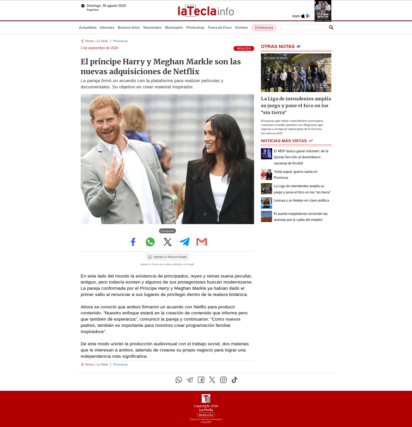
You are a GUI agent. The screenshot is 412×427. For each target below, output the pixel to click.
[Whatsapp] (179, 380)
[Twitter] (212, 380)
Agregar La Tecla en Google (170, 256)
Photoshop (195, 27)
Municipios (174, 27)
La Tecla (102, 41)
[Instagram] (223, 380)
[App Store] (303, 16)
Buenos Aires (129, 27)
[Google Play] (308, 16)
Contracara (264, 27)
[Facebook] (201, 380)
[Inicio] (83, 5)
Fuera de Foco (220, 27)
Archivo (241, 27)
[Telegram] (190, 380)
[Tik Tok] (234, 380)
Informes (107, 27)
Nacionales (152, 27)
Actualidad (88, 27)
